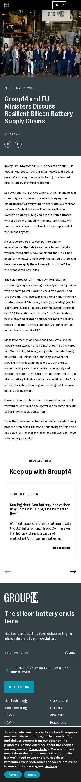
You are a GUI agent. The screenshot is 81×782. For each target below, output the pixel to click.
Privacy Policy (39, 749)
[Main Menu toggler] (73, 5)
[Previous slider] (7, 571)
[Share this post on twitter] (7, 144)
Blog (14, 494)
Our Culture (59, 700)
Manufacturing (15, 708)
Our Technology (16, 700)
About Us (57, 715)
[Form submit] (69, 652)
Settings (51, 766)
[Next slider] (73, 571)
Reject (32, 774)
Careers (56, 708)
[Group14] (6, 5)
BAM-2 (9, 715)
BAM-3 (9, 722)
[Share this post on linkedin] (18, 144)
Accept (13, 774)
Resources (58, 722)
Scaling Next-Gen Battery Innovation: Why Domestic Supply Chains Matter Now (40, 509)
